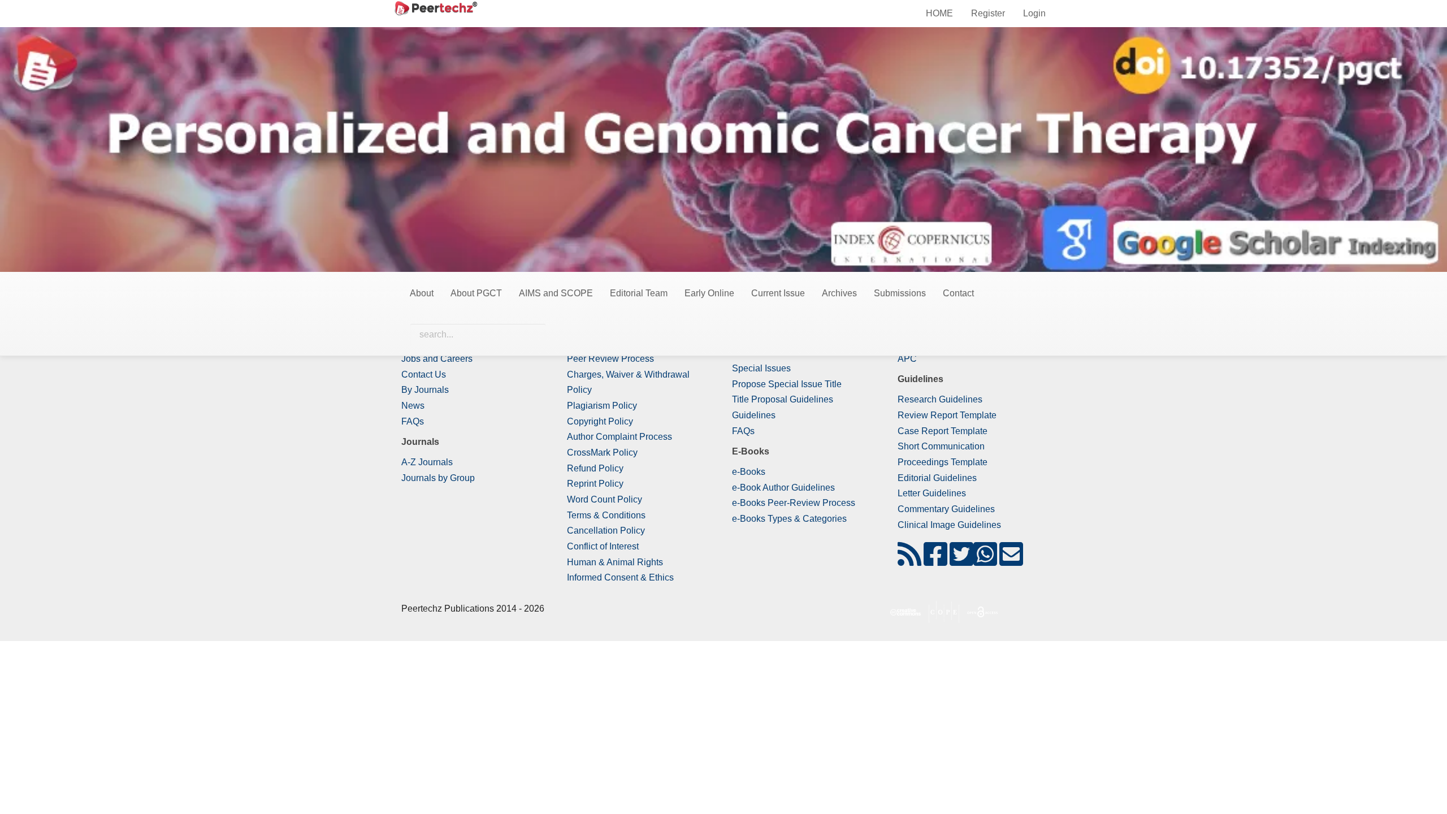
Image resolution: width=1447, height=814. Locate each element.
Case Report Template (942, 431)
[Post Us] (909, 561)
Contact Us (423, 374)
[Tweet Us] (961, 561)
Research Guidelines (940, 399)
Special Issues (761, 368)
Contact (958, 293)
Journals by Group (438, 478)
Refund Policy (595, 468)
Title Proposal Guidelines (782, 399)
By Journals (425, 390)
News (412, 405)
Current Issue (778, 293)
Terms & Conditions (606, 515)
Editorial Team (639, 293)
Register (988, 13)
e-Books (748, 472)
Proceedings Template (942, 462)
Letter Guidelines (932, 493)
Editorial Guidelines (937, 478)
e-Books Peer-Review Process (793, 503)
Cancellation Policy (606, 530)
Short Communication (941, 446)
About (422, 293)
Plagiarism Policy (602, 405)
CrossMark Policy (602, 452)
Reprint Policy (595, 483)
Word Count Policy (604, 499)
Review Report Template (947, 415)
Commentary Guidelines (946, 509)
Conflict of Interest (603, 546)
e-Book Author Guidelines (783, 487)
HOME (939, 13)
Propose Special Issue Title (787, 384)
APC (907, 358)
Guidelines (754, 415)
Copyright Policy (600, 421)
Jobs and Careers (437, 358)
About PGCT (476, 293)
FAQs (412, 421)
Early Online (709, 293)
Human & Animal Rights (615, 562)
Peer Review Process (610, 358)
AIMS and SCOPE (556, 293)
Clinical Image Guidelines (949, 525)
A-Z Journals (427, 462)
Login (1034, 13)
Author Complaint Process (619, 436)
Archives (839, 293)
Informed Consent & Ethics (620, 577)
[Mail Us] (1011, 561)
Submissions (900, 293)
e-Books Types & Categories (789, 518)
